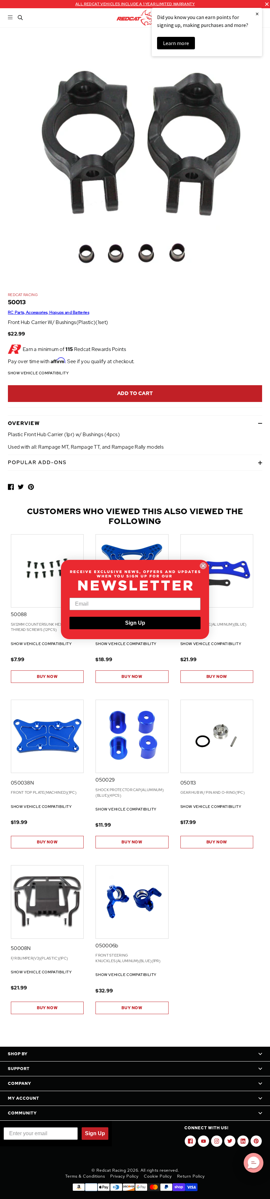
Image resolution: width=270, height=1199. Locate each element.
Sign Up (135, 623)
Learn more (176, 43)
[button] (253, 1163)
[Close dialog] (203, 565)
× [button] (257, 14)
